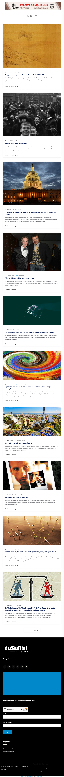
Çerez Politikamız (8, 751)
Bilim (18, 275)
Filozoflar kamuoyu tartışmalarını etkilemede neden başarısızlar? (29, 332)
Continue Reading (10, 86)
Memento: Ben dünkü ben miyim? (17, 497)
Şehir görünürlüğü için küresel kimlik (18, 443)
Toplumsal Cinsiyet (30, 384)
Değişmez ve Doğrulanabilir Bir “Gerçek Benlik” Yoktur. (25, 75)
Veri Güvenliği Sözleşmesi (11, 749)
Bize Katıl (41, 770)
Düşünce (19, 209)
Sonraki (36, 630)
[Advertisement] (32, 683)
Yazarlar (60, 769)
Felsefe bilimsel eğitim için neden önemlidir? (21, 278)
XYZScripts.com (40, 776)
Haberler (19, 605)
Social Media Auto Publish (26, 776)
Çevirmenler (50, 769)
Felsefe (18, 72)
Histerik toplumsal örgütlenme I (16, 143)
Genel (17, 140)
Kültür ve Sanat (21, 384)
